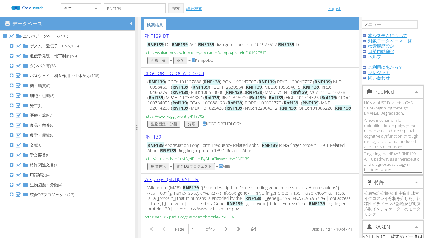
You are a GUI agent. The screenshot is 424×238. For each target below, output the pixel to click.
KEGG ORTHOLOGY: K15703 (174, 73)
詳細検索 (194, 8)
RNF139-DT (156, 36)
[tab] (155, 24)
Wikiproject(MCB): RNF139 (171, 179)
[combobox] (76, 8)
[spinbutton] (196, 229)
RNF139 (152, 137)
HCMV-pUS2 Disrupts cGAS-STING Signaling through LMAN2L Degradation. (389, 108)
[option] (250, 49)
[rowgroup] (69, 134)
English (334, 8)
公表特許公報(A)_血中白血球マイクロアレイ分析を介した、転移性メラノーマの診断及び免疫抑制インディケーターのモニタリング (392, 203)
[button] (176, 8)
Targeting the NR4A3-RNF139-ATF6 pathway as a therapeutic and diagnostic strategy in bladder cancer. (391, 161)
